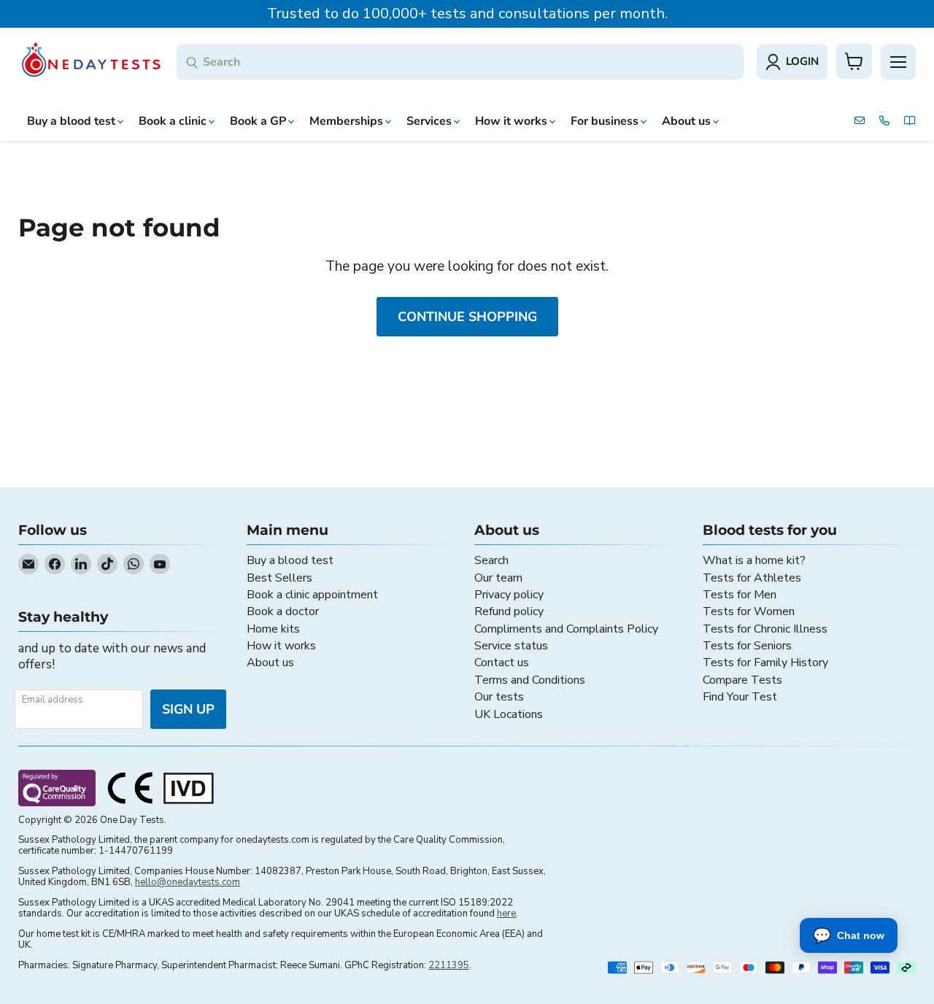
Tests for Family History (765, 662)
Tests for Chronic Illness (765, 629)
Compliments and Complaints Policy (566, 629)
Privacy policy (509, 595)
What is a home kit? (754, 560)
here (506, 913)
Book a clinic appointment (312, 595)
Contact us (501, 662)
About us (270, 662)
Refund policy (509, 611)
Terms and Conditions (529, 680)
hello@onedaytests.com (187, 882)
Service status (511, 646)
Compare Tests (742, 680)
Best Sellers (279, 578)
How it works (281, 646)
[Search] (192, 63)
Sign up (188, 709)
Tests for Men (739, 595)
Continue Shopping (467, 316)
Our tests (499, 697)
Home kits (273, 629)
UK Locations (508, 714)
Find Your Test (740, 697)
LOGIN (802, 61)
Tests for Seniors (747, 646)
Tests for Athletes (752, 578)
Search (491, 560)
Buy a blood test (290, 560)
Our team (498, 578)
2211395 (448, 965)
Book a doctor (283, 611)
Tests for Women (749, 611)
